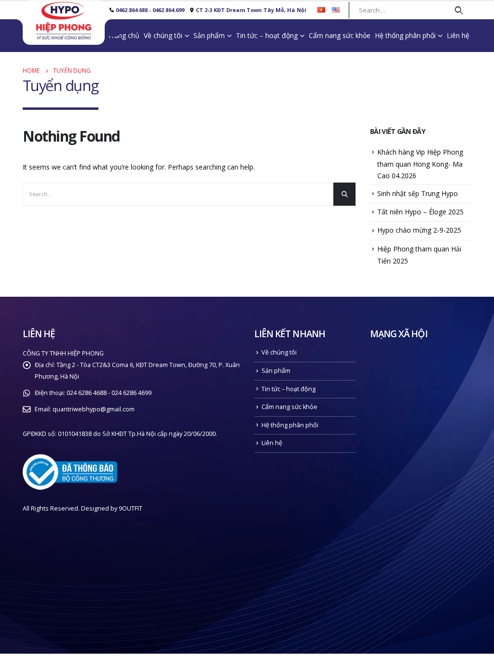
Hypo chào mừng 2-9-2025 (419, 230)
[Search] (458, 10)
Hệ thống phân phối (405, 35)
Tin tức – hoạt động (267, 35)
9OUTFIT (130, 508)
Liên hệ (458, 35)
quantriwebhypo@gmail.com (94, 409)
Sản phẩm (209, 35)
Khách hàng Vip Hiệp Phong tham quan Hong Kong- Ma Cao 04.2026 (420, 163)
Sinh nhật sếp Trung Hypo (417, 193)
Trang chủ (123, 35)
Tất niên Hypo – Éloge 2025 (420, 211)
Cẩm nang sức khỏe (339, 35)
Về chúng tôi (163, 35)
